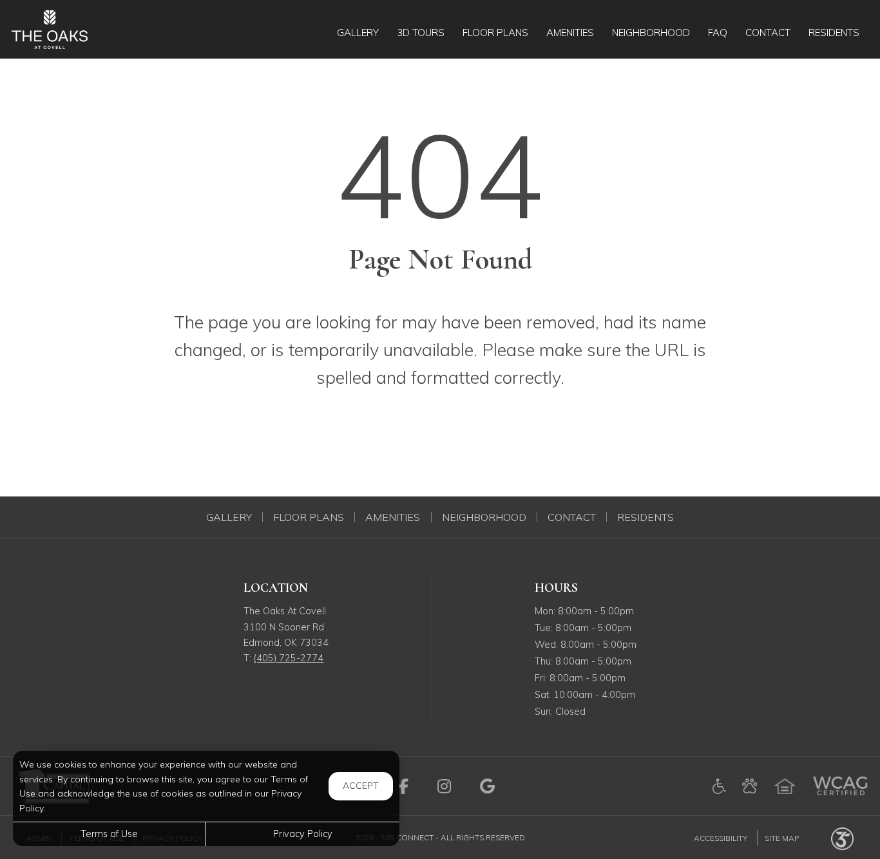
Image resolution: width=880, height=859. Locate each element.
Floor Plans (308, 517)
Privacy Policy (302, 834)
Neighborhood (484, 517)
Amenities (392, 517)
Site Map (782, 837)
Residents (645, 517)
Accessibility (720, 837)
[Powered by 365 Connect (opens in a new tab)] (842, 837)
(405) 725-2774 (288, 658)
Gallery (229, 517)
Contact (572, 517)
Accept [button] (361, 785)
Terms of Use (109, 834)
